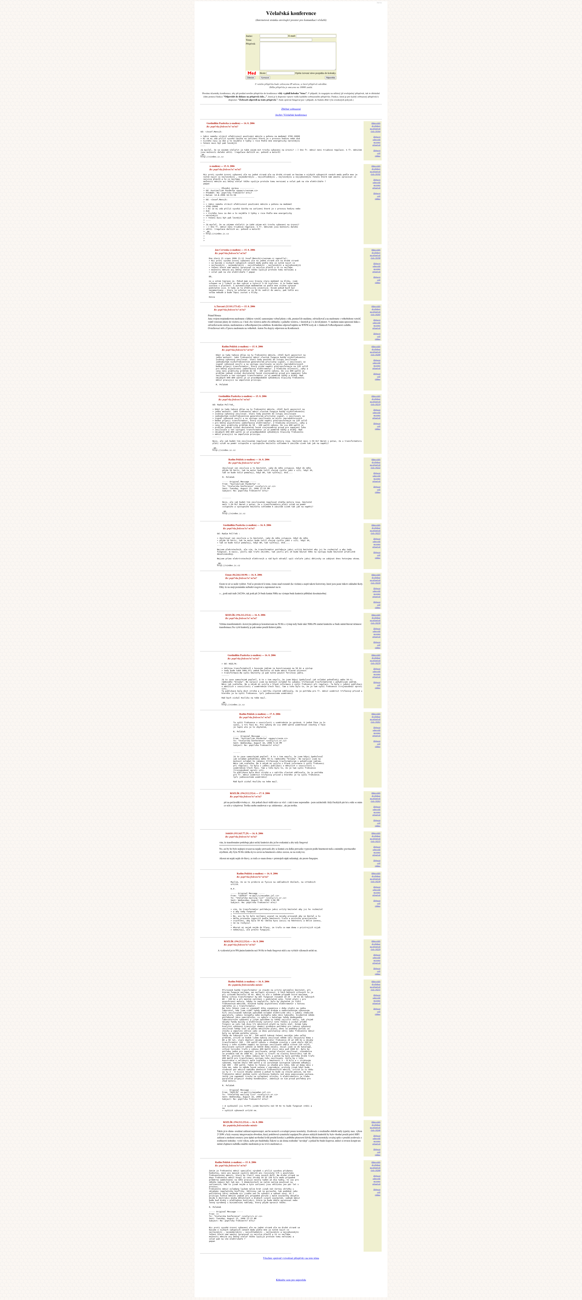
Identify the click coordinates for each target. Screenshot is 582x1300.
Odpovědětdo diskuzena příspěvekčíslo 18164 (375, 127)
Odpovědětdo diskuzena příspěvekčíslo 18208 (375, 350)
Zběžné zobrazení (291, 109)
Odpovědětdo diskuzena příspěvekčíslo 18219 (375, 400)
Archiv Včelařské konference (291, 114)
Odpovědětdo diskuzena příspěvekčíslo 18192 (375, 170)
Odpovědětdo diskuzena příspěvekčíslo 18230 (375, 618)
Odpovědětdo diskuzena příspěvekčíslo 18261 (375, 717)
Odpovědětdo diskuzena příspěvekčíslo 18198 (375, 253)
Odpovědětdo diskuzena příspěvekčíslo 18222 (375, 463)
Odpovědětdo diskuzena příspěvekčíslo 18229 (375, 945)
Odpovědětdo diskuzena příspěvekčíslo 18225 (375, 529)
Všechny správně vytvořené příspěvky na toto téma (291, 1258)
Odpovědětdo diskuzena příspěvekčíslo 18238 (375, 877)
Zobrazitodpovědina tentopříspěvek (376, 140)
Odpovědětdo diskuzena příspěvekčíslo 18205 (375, 310)
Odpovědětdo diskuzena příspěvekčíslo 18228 (375, 578)
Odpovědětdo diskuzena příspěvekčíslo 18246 (375, 1126)
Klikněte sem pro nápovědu (291, 1280)
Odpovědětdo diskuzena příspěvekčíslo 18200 (375, 1166)
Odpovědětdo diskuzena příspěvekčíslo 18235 (375, 837)
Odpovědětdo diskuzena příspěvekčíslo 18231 (375, 985)
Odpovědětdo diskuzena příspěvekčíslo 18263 (375, 797)
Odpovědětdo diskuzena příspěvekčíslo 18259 (375, 659)
